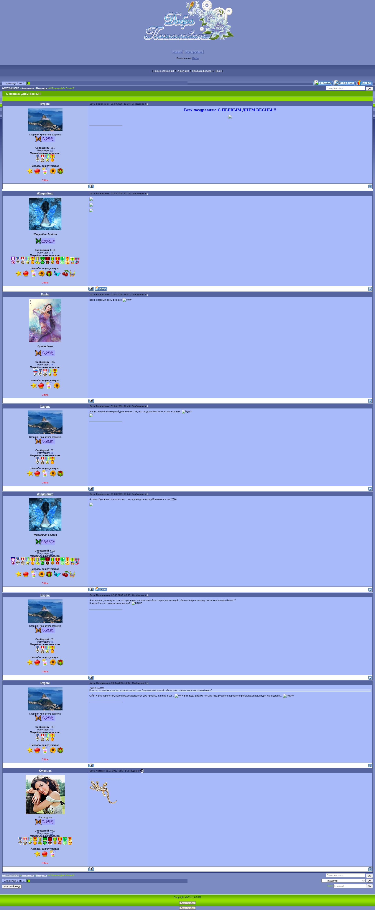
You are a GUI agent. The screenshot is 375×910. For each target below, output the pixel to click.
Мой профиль (194, 52)
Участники (183, 71)
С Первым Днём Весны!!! (61, 88)
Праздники (41, 88)
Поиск (218, 71)
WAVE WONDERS (10, 88)
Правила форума (201, 71)
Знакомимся (27, 88)
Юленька (45, 770)
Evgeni (45, 103)
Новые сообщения (163, 71)
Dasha (45, 294)
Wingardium (45, 193)
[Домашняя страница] (101, 289)
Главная (177, 52)
